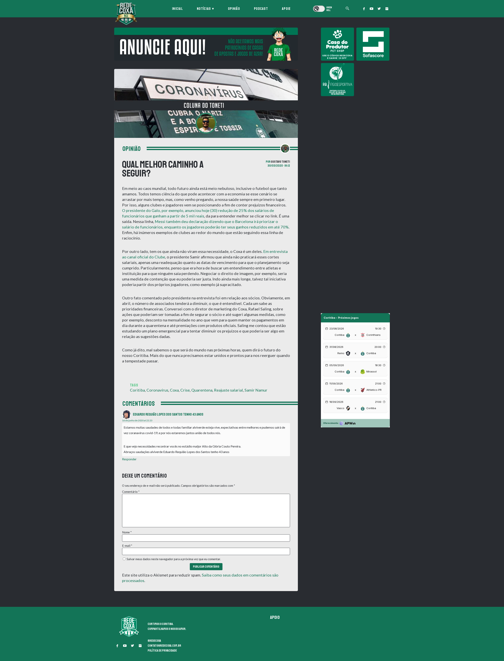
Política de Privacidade (162, 651)
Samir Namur (256, 390)
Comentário (131, 491)
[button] (364, 9)
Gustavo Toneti (280, 162)
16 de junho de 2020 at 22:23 (137, 420)
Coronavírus (157, 390)
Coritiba (137, 390)
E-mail (127, 545)
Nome (127, 532)
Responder (129, 459)
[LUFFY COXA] (206, 44)
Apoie (286, 8)
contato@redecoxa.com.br (164, 646)
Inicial (177, 8)
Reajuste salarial (228, 390)
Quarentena (201, 390)
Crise (185, 390)
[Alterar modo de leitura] (323, 8)
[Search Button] (347, 8)
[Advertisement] (355, 126)
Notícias (204, 8)
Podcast (261, 8)
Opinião (234, 8)
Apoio (275, 617)
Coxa (174, 390)
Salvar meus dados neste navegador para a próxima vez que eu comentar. (174, 559)
